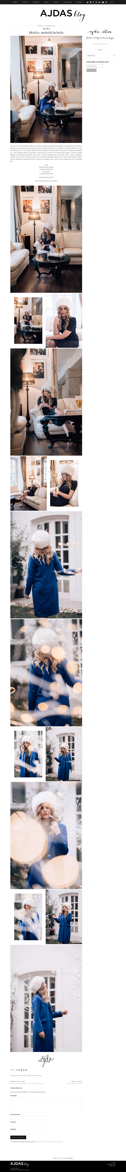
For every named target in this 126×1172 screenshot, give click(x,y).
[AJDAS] (63, 11)
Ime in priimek (15, 1114)
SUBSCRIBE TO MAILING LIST (98, 62)
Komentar (13, 1095)
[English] (112, 2)
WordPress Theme (16, 1169)
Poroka (79, 2)
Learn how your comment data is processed (48, 1141)
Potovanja (68, 2)
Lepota (56, 2)
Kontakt (113, 1165)
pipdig (27, 1169)
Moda (46, 2)
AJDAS (17, 1168)
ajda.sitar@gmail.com (100, 44)
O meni (113, 1162)
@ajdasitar (60, 1158)
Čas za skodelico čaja (74, 1082)
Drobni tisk (111, 1164)
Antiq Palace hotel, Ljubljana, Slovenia (27, 1075)
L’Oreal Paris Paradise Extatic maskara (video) (26, 1082)
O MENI (25, 2)
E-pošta (13, 1122)
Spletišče (13, 1129)
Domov (15, 2)
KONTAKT (36, 2)
